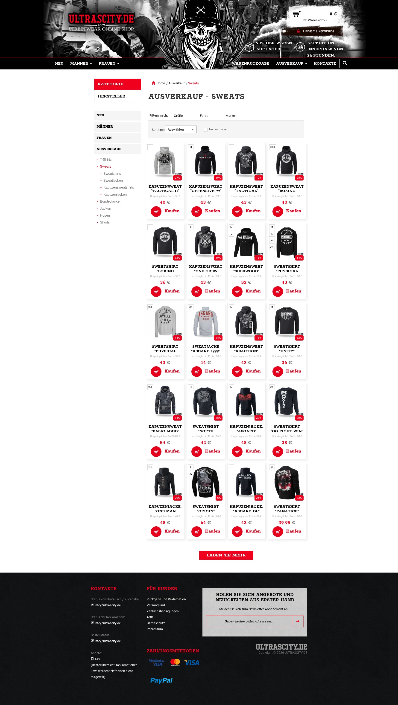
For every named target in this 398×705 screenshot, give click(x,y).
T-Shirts (106, 159)
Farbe (204, 116)
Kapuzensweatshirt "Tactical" (252, 189)
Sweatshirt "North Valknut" (206, 431)
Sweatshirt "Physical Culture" (287, 271)
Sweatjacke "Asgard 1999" (205, 349)
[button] (81, 63)
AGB (150, 617)
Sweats (193, 83)
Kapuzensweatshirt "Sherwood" (252, 269)
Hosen (105, 215)
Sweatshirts (112, 173)
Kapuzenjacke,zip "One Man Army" (168, 511)
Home (160, 83)
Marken (231, 116)
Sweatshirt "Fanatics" (287, 509)
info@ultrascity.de (108, 605)
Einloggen (309, 31)
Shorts (105, 222)
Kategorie (110, 84)
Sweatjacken (113, 180)
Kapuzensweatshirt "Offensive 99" (211, 189)
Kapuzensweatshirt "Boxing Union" (293, 191)
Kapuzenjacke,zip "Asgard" (250, 429)
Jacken (105, 208)
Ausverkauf (176, 83)
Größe (178, 116)
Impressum (155, 629)
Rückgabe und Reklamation (166, 599)
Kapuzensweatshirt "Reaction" (252, 349)
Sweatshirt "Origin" (206, 509)
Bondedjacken (110, 201)
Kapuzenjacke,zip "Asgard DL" (250, 509)
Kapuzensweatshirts (118, 187)
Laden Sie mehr (226, 555)
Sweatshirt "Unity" (287, 349)
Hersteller (111, 96)
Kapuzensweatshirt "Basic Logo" (171, 429)
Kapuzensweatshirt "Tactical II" (171, 189)
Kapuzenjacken (115, 194)
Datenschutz (156, 623)
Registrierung (326, 31)
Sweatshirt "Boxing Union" (165, 271)
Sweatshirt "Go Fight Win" (287, 429)
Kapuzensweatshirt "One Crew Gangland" (211, 271)
